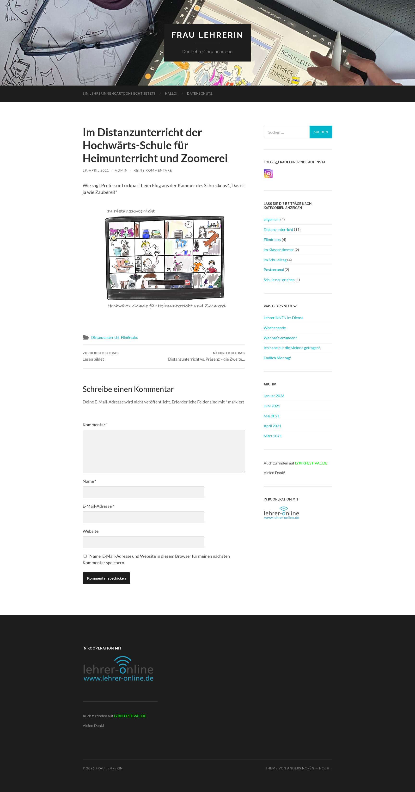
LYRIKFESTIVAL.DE (311, 463)
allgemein (272, 219)
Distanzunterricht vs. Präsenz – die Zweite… (206, 356)
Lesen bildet (101, 356)
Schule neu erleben (279, 279)
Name (89, 481)
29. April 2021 (96, 170)
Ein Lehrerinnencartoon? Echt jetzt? (119, 93)
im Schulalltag (275, 259)
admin (121, 170)
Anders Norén (300, 768)
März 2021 (273, 435)
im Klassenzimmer (279, 249)
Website (90, 531)
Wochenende (275, 327)
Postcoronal (274, 269)
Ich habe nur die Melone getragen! (292, 347)
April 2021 (272, 425)
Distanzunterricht (105, 337)
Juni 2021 (272, 405)
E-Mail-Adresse (98, 506)
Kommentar (95, 424)
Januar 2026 (274, 395)
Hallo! (171, 93)
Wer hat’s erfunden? (280, 337)
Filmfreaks (129, 337)
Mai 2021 (272, 416)
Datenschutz (200, 93)
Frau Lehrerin (207, 35)
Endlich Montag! (277, 357)
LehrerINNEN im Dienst (283, 317)
